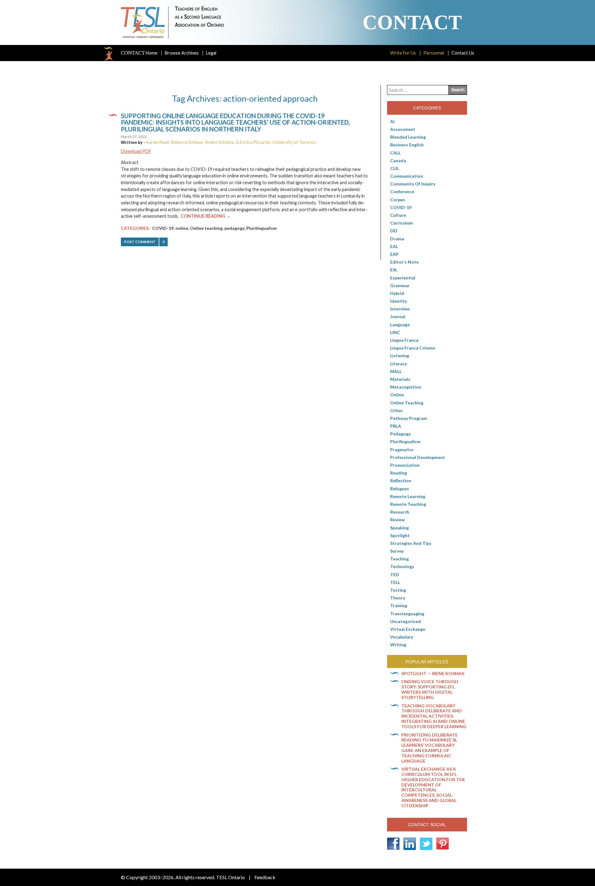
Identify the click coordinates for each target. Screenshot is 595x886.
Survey (397, 551)
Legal (211, 53)
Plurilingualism (261, 228)
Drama (397, 238)
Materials (400, 379)
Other (396, 410)
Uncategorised (405, 621)
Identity (398, 301)
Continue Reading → (206, 216)
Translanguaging (407, 613)
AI (392, 121)
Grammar (400, 285)
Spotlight (400, 535)
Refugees (399, 488)
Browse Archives (182, 53)
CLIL (394, 168)
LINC (395, 332)
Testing (398, 590)
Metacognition (405, 387)
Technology (402, 566)
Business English (407, 144)
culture (398, 215)
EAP (394, 254)
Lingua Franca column (412, 347)
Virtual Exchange (407, 629)
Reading (398, 472)
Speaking (399, 527)
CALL (395, 152)
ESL (393, 269)
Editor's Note (404, 262)
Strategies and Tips (410, 543)
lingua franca (404, 340)
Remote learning (407, 496)
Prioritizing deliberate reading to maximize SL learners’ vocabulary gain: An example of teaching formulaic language (429, 748)
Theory (397, 597)
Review (397, 519)
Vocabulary (401, 636)
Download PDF (136, 151)
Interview (400, 308)
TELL (395, 582)
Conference (402, 191)
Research (399, 511)
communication (406, 176)
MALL (396, 371)
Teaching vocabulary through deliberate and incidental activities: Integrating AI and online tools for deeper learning (433, 716)
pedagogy (234, 228)
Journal (397, 316)
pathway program (408, 418)
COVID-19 (163, 228)
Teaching (399, 558)
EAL (394, 246)
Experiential (402, 277)
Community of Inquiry (412, 183)
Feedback (264, 877)
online (181, 228)
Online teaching (206, 228)
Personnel (433, 53)
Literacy (398, 363)
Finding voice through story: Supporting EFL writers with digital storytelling (429, 689)
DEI (393, 230)
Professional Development (417, 457)
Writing (398, 644)
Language (400, 324)
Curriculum (401, 222)
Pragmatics (402, 449)
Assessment (402, 129)
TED (394, 574)
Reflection (400, 480)
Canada (398, 160)
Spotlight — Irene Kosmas (432, 673)
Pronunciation (405, 465)
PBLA (395, 426)
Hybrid (397, 293)
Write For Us (403, 53)
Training (398, 605)
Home (139, 53)
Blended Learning (408, 137)
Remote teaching (408, 504)
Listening (399, 355)
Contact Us (463, 53)
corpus (397, 199)
